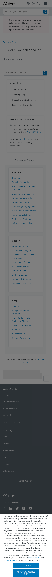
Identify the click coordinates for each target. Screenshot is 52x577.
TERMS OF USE (10, 560)
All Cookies (26, 565)
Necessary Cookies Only (26, 573)
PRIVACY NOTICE (34, 557)
